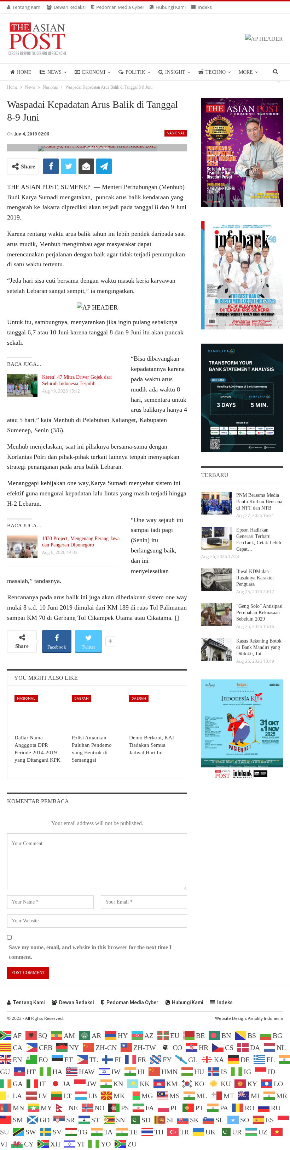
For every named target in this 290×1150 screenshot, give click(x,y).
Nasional (176, 133)
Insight (175, 72)
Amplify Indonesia (265, 1018)
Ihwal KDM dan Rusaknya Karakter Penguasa (255, 578)
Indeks (205, 7)
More (246, 72)
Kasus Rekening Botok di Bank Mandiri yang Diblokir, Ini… (259, 647)
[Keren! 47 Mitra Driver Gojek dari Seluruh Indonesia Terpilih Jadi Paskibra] (22, 385)
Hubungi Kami (171, 7)
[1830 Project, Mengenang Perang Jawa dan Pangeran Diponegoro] (22, 546)
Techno (215, 72)
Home (24, 72)
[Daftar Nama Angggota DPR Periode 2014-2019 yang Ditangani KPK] (39, 713)
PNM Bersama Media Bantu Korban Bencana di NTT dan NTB (259, 502)
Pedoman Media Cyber (120, 7)
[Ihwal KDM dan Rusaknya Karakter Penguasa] (216, 579)
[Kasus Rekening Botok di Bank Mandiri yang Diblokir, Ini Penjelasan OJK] (216, 649)
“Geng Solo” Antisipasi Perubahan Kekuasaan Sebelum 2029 (259, 613)
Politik (135, 72)
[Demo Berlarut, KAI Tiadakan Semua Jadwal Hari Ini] (154, 713)
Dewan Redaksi (70, 7)
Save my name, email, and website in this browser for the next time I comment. (90, 952)
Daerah (81, 698)
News (54, 72)
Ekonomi (93, 72)
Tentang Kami (26, 7)
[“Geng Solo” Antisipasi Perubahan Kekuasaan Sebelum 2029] (216, 614)
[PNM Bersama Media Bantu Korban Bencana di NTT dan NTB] (216, 503)
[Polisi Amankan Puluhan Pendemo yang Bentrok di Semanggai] (97, 713)
